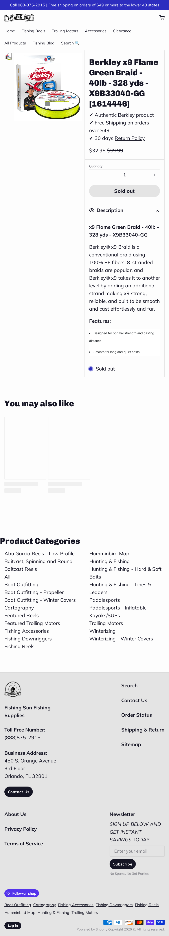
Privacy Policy (20, 829)
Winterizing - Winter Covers (121, 638)
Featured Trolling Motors (32, 623)
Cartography (19, 607)
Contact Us (18, 791)
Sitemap (131, 744)
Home (9, 30)
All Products (15, 42)
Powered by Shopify (92, 929)
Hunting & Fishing (109, 561)
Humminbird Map (109, 553)
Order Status (136, 715)
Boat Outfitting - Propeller (34, 592)
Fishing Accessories (26, 631)
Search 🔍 (70, 42)
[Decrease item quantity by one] (94, 175)
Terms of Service (23, 843)
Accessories (96, 30)
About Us (15, 814)
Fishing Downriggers (28, 638)
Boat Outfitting (21, 584)
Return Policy (130, 138)
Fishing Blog (44, 42)
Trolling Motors (65, 30)
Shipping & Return (143, 729)
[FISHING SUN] (19, 17)
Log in (13, 925)
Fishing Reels (33, 30)
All (7, 576)
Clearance (122, 30)
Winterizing (102, 631)
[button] (124, 191)
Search (129, 685)
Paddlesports (104, 600)
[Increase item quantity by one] (155, 175)
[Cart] (160, 18)
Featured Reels (21, 615)
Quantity (96, 166)
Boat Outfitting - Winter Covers (40, 600)
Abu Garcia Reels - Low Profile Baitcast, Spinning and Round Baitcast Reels (39, 561)
